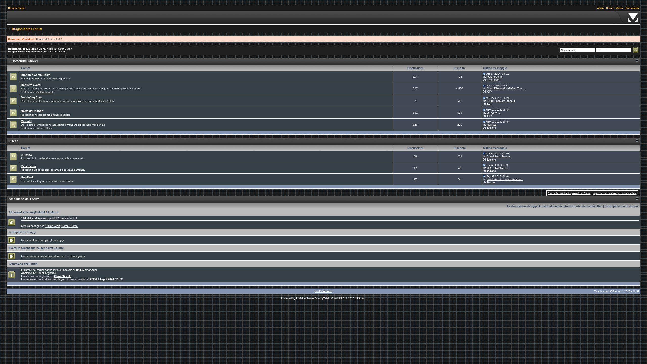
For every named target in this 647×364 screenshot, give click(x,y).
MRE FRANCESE (497, 167)
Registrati (55, 39)
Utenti (619, 8)
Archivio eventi (44, 91)
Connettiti (41, 39)
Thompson (493, 79)
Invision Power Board (309, 298)
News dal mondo (32, 110)
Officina (26, 154)
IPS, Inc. (361, 298)
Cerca (609, 8)
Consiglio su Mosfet (499, 156)
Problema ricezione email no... (505, 179)
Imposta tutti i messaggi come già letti (614, 193)
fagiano (491, 127)
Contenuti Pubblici (25, 61)
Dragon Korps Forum (27, 29)
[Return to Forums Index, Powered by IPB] (323, 17)
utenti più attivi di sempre (622, 206)
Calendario (632, 8)
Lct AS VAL (59, 51)
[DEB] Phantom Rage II (501, 100)
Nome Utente (69, 226)
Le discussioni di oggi (522, 206)
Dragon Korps (16, 8)
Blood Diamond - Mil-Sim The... (505, 88)
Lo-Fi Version (323, 291)
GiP (489, 91)
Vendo (40, 128)
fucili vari (492, 124)
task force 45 (495, 76)
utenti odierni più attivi (587, 206)
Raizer (491, 182)
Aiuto (600, 8)
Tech (15, 141)
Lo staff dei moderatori (554, 206)
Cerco (49, 128)
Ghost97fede (62, 276)
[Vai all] (484, 73)
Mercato (26, 121)
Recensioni (28, 166)
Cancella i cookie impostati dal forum (569, 193)
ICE (489, 103)
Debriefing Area (31, 97)
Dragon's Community (35, 74)
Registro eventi (31, 84)
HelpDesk (27, 177)
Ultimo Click (52, 226)
